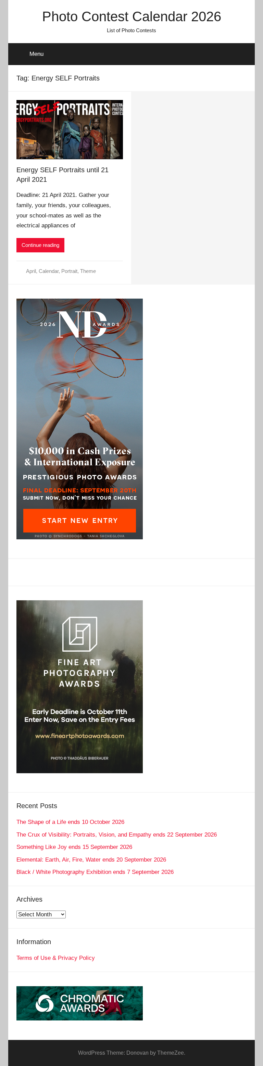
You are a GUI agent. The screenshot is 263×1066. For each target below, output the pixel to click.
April (31, 271)
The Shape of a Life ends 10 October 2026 (70, 822)
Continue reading (40, 245)
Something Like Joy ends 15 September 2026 (74, 847)
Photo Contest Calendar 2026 (131, 16)
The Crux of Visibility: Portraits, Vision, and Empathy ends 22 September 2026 (116, 834)
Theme (88, 271)
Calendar (49, 271)
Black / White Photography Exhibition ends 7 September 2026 (95, 872)
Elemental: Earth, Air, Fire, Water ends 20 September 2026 (91, 859)
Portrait (69, 271)
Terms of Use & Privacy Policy (55, 958)
